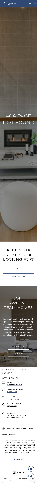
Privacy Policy (24, 452)
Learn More (18, 354)
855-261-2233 (12, 406)
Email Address (8, 434)
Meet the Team (18, 276)
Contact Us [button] (18, 346)
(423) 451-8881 (12, 392)
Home (18, 268)
